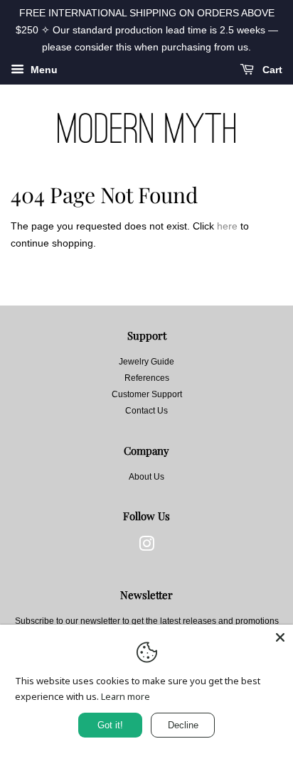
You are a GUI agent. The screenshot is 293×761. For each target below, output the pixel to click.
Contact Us (146, 411)
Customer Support (147, 394)
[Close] (280, 637)
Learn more (125, 696)
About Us (146, 477)
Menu (43, 70)
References (146, 378)
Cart (271, 70)
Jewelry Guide (146, 362)
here (227, 226)
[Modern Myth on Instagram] (146, 547)
